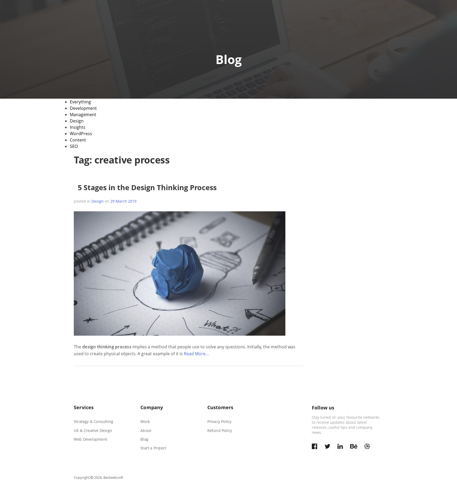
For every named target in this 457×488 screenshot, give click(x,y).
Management (83, 114)
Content (78, 140)
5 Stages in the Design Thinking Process (147, 187)
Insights (77, 127)
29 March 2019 (123, 201)
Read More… (196, 354)
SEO (74, 146)
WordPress (81, 133)
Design (77, 121)
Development (83, 108)
